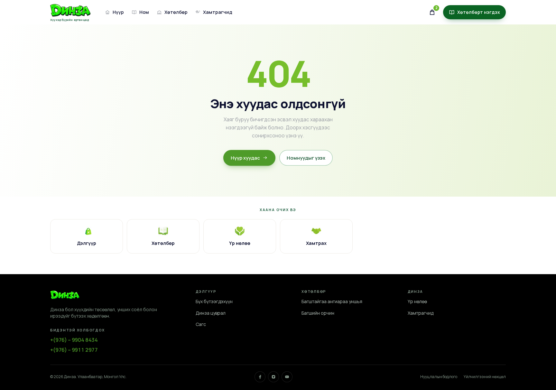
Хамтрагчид (217, 12)
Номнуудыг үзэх (306, 157)
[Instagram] (273, 376)
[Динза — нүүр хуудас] (65, 295)
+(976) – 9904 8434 (74, 339)
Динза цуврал (211, 313)
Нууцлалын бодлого (438, 376)
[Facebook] (260, 376)
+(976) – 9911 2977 (74, 349)
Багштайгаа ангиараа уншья (331, 301)
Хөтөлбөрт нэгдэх (478, 12)
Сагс (201, 324)
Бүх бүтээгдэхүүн (214, 301)
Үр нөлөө (417, 301)
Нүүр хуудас (245, 157)
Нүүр (118, 12)
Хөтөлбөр (176, 12)
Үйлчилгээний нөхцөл (485, 376)
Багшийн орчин (317, 313)
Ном (144, 12)
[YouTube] (287, 376)
